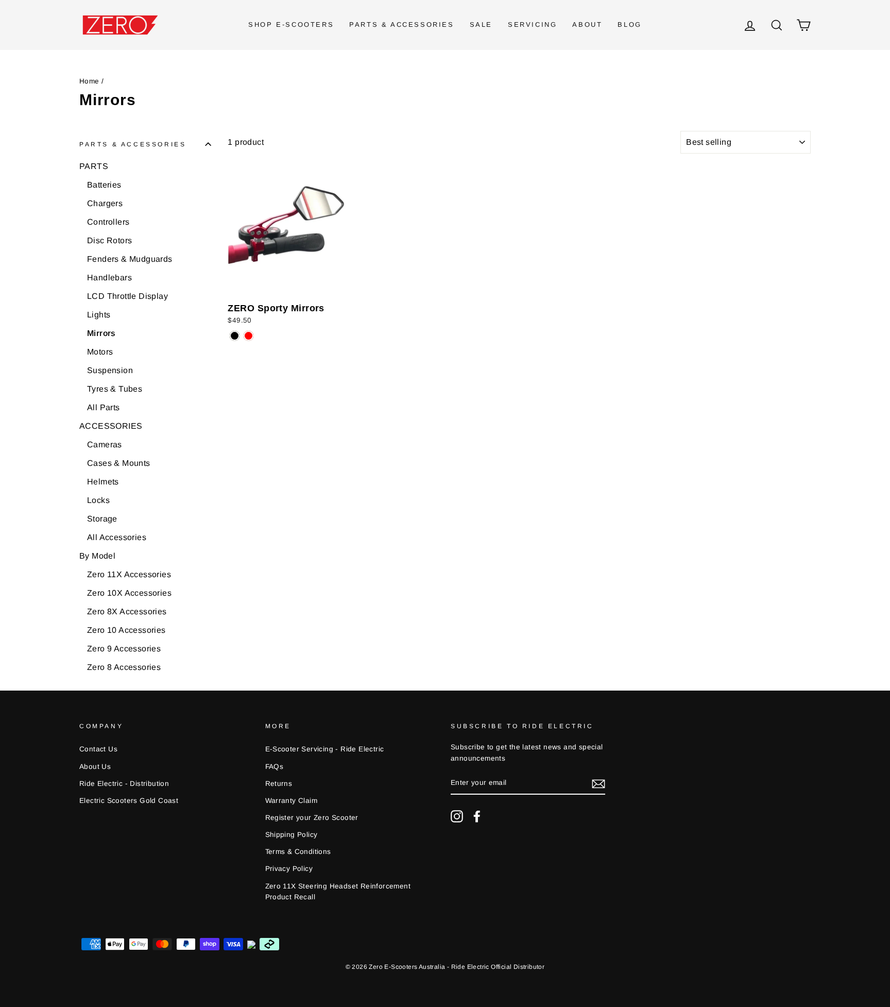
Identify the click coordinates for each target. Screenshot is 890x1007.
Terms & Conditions (298, 851)
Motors (100, 351)
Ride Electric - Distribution (124, 783)
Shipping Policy (291, 834)
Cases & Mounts (118, 463)
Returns (279, 783)
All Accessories (116, 537)
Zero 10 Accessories (126, 630)
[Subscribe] (598, 783)
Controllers (108, 221)
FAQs (274, 766)
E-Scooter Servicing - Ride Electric (324, 749)
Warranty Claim (291, 800)
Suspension (110, 370)
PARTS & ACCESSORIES (401, 24)
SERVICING (532, 24)
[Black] (234, 336)
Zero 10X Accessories (129, 593)
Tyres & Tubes (114, 388)
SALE (481, 24)
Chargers (105, 203)
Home (89, 81)
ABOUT (587, 24)
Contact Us (98, 749)
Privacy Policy (289, 868)
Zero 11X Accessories (129, 574)
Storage (102, 518)
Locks (98, 500)
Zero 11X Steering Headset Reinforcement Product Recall (338, 891)
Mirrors (101, 333)
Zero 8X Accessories (127, 611)
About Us (95, 766)
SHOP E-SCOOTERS (291, 24)
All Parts (103, 407)
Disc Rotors (109, 240)
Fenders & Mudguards (130, 259)
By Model (97, 555)
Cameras (104, 444)
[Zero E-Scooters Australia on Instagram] (457, 816)
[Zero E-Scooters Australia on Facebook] (477, 816)
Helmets (103, 481)
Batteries (104, 184)
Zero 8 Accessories (124, 667)
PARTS (93, 166)
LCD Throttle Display (127, 296)
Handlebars (109, 277)
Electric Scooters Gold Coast (128, 800)
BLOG (629, 24)
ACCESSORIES (110, 426)
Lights (98, 314)
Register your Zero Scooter (311, 817)
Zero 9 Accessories (124, 648)
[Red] (248, 336)
